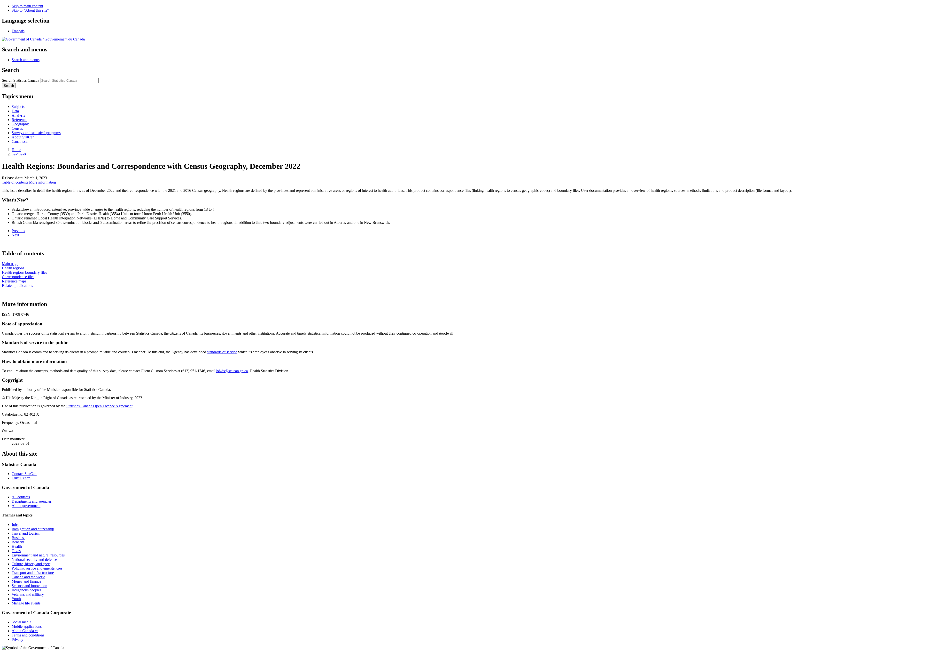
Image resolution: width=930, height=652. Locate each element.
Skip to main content (27, 6)
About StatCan (23, 137)
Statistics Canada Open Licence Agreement (99, 406)
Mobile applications (27, 626)
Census (17, 128)
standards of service (222, 352)
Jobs (15, 525)
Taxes (16, 551)
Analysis (18, 115)
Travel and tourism (26, 533)
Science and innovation (29, 586)
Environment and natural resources (38, 555)
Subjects (18, 107)
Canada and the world (28, 577)
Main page (10, 264)
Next (15, 235)
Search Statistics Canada (20, 80)
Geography (20, 124)
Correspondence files (18, 277)
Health (17, 546)
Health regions (13, 268)
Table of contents (15, 182)
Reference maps (14, 281)
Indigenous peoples (26, 590)
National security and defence (34, 559)
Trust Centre (21, 478)
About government (26, 506)
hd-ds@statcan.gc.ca (232, 371)
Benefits (18, 542)
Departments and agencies (32, 501)
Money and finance (26, 581)
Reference (19, 120)
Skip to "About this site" (30, 10)
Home (16, 150)
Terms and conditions (28, 635)
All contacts (21, 497)
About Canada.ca (25, 631)
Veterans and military (28, 594)
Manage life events (26, 603)
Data (15, 111)
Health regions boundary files (24, 272)
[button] (25, 60)
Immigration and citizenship (33, 529)
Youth (16, 599)
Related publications (17, 285)
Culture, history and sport (31, 564)
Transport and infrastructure (33, 573)
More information (42, 182)
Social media (21, 622)
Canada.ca (20, 141)
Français (18, 31)
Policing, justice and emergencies (37, 568)
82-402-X (19, 154)
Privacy (17, 639)
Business (18, 538)
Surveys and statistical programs (36, 133)
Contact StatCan (24, 474)
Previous (18, 231)
